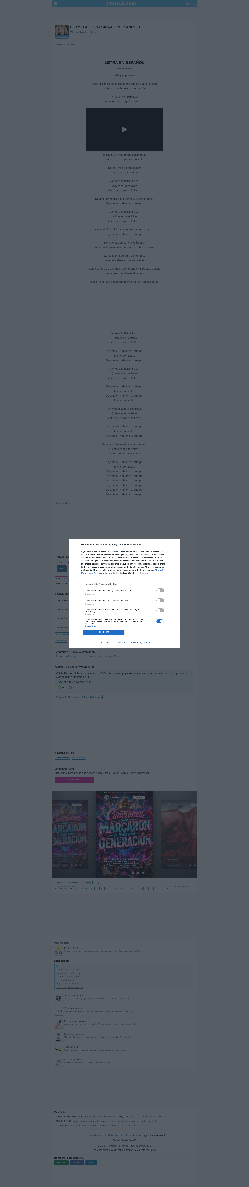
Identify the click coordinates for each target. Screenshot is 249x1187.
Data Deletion (105, 642)
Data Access (121, 642)
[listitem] (124, 584)
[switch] (160, 590)
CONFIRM (103, 632)
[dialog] (124, 593)
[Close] (174, 545)
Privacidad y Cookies (140, 642)
